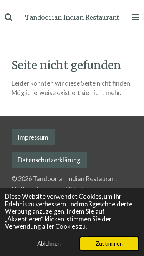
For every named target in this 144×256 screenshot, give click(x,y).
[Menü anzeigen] (135, 17)
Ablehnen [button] (49, 243)
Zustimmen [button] (109, 243)
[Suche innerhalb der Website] (8, 17)
